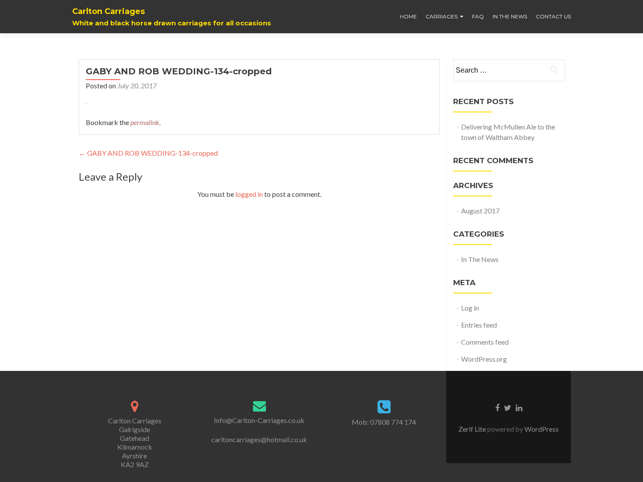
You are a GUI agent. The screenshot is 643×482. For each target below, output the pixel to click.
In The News (510, 16)
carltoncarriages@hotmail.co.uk (259, 439)
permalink (144, 122)
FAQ (478, 16)
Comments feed (485, 342)
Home (408, 16)
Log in (470, 308)
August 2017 (480, 210)
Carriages (442, 16)
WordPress (541, 429)
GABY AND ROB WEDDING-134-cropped (148, 153)
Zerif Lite (472, 429)
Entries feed (479, 325)
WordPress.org (484, 359)
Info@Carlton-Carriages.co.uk (259, 420)
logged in (249, 194)
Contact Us (553, 16)
